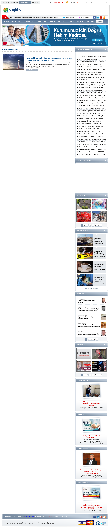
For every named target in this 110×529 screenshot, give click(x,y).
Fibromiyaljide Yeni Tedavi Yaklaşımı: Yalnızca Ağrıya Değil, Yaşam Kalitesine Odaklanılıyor (99, 280)
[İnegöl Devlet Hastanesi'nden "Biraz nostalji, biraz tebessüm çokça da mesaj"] (99, 353)
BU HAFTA (91, 288)
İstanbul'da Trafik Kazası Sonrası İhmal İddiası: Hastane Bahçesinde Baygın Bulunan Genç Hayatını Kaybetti (99, 254)
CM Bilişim (51, 523)
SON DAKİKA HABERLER (85, 49)
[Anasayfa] (6, 17)
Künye (56, 516)
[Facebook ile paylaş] (94, 17)
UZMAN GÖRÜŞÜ (83, 380)
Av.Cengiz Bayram (87, 335)
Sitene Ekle (35, 2)
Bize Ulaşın (64, 516)
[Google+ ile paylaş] (101, 17)
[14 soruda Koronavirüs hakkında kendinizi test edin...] (99, 204)
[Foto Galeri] (69, 17)
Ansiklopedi (6, 2)
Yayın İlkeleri (17, 516)
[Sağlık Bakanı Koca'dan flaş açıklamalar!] (99, 366)
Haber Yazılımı (44, 523)
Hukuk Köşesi (89, 311)
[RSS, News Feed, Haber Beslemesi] (104, 17)
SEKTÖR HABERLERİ (84, 482)
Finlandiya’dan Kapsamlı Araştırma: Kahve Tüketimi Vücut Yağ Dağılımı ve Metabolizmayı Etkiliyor (99, 267)
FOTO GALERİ (81, 195)
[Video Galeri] (83, 17)
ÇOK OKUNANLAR (82, 231)
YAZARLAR (80, 294)
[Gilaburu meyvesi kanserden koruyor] (83, 216)
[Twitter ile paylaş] (97, 17)
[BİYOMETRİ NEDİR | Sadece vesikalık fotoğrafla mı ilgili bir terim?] (83, 353)
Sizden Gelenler (88, 303)
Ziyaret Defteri (40, 516)
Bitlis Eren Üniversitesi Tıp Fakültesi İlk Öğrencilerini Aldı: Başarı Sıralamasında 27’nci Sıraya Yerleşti (99, 240)
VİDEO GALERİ (81, 345)
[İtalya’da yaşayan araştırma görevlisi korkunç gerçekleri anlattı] (83, 366)
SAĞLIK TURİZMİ (83, 448)
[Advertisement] (68, 10)
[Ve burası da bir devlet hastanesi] (83, 204)
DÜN (86, 288)
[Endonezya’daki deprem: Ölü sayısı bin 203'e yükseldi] (99, 216)
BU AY (96, 288)
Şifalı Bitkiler (14, 2)
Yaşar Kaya (89, 319)
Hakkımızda (8, 516)
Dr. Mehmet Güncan (89, 327)
